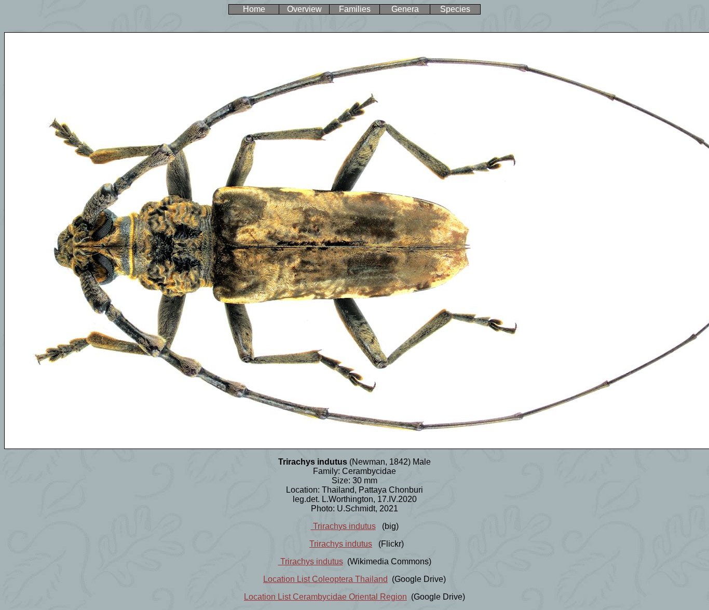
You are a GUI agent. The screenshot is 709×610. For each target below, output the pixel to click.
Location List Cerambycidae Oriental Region (325, 596)
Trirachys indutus (343, 526)
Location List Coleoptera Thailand (325, 579)
